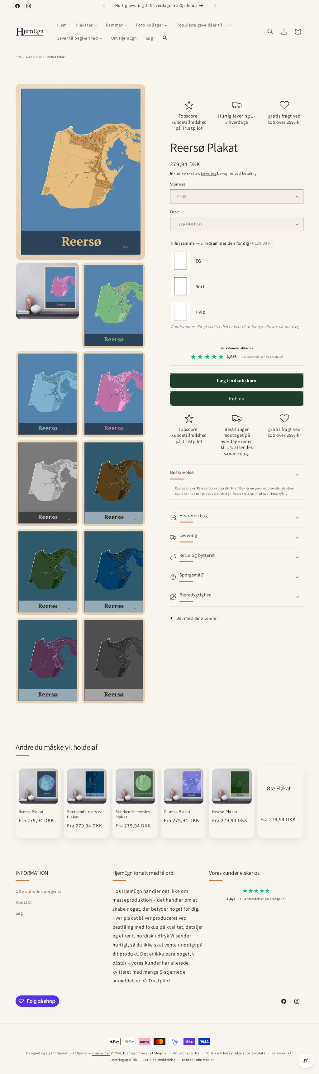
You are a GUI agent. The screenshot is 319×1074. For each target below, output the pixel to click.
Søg (19, 913)
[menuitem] (61, 24)
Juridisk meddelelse (159, 1059)
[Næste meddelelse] (215, 6)
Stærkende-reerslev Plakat (84, 814)
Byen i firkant (35, 57)
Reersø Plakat (31, 811)
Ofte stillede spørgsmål (39, 891)
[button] (270, 31)
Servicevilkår (282, 1053)
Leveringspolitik (124, 1059)
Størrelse (178, 184)
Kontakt (24, 902)
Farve (175, 211)
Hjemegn (130, 1053)
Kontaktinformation (198, 1059)
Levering (209, 173)
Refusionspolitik (186, 1053)
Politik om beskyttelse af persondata (236, 1053)
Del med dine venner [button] (197, 618)
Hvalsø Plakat (224, 811)
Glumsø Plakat (177, 811)
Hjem (19, 57)
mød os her (101, 1053)
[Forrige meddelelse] (104, 6)
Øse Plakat (278, 788)
